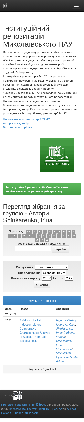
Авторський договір (16, 123)
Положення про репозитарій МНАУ (26, 119)
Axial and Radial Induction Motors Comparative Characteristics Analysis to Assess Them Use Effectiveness (35, 330)
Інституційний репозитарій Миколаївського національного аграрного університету (37, 189)
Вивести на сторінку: (26, 278)
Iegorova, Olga (65, 324)
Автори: (58, 278)
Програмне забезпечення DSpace (23, 404)
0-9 (28, 231)
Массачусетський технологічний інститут (35, 409)
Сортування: (25, 267)
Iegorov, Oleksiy (66, 320)
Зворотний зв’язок (26, 413)
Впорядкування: (29, 273)
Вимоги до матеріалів (17, 127)
